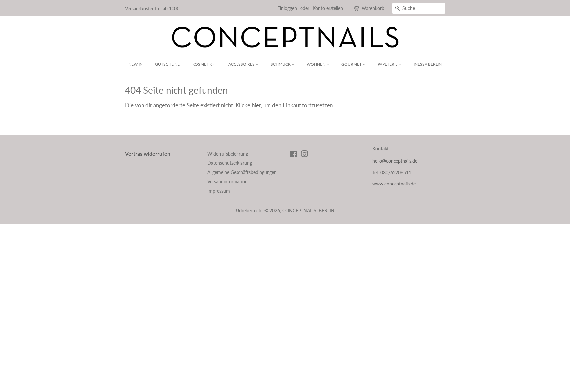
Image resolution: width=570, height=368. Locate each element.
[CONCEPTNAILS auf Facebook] (294, 155)
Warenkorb (373, 8)
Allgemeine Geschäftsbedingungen (242, 172)
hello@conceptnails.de (394, 161)
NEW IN (135, 64)
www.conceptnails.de (394, 183)
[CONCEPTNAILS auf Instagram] (304, 155)
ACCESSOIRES (242, 64)
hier (256, 105)
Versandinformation (227, 181)
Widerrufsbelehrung (227, 153)
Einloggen (287, 8)
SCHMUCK (281, 64)
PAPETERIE (388, 64)
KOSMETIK (202, 64)
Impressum (218, 191)
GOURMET (352, 64)
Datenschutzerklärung (229, 163)
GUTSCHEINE (167, 64)
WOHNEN (316, 64)
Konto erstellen (328, 8)
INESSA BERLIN (428, 64)
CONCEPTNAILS (299, 210)
